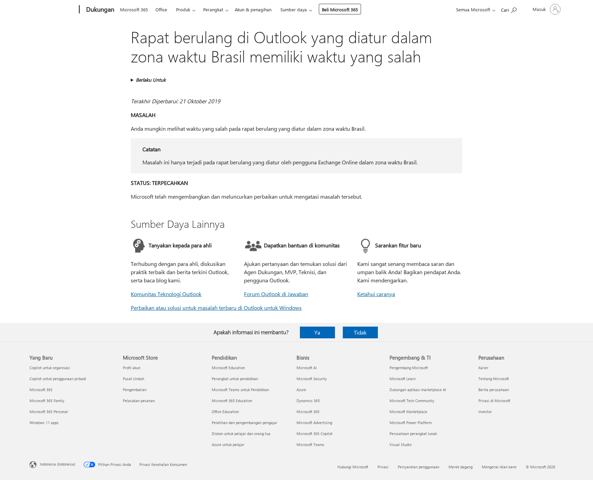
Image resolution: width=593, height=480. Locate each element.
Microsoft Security (311, 378)
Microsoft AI (306, 367)
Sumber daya (293, 9)
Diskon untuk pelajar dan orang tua (241, 433)
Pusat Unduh (133, 378)
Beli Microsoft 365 (340, 9)
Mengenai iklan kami (499, 466)
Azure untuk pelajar (228, 444)
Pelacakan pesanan (139, 400)
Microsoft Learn (402, 378)
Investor (485, 411)
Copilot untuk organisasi (50, 367)
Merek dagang (461, 466)
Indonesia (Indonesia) (57, 464)
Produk (183, 9)
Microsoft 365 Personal (49, 411)
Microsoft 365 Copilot (314, 433)
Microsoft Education (228, 367)
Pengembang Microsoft (408, 367)
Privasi (382, 466)
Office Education (225, 411)
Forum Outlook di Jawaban (276, 293)
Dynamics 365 (308, 400)
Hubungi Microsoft (352, 466)
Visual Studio (400, 444)
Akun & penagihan (253, 9)
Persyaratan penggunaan (418, 466)
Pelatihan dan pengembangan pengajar (244, 422)
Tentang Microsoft (493, 378)
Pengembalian (135, 389)
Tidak (360, 332)
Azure (301, 389)
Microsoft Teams (310, 444)
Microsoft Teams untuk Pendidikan (240, 389)
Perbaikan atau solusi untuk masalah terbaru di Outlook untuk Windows (216, 307)
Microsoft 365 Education (232, 400)
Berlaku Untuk (151, 80)
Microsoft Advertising (314, 422)
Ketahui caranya (376, 293)
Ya (317, 332)
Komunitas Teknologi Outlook (166, 293)
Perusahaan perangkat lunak (413, 433)
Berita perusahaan (493, 389)
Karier (483, 367)
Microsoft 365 (134, 9)
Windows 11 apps (44, 422)
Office (161, 9)
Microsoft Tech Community (411, 400)
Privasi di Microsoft (494, 400)
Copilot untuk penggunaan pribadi (58, 378)
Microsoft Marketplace (408, 411)
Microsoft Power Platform (410, 422)
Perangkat (213, 9)
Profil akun (131, 367)
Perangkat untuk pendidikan (235, 378)
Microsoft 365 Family (47, 400)
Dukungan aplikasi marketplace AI (417, 389)
